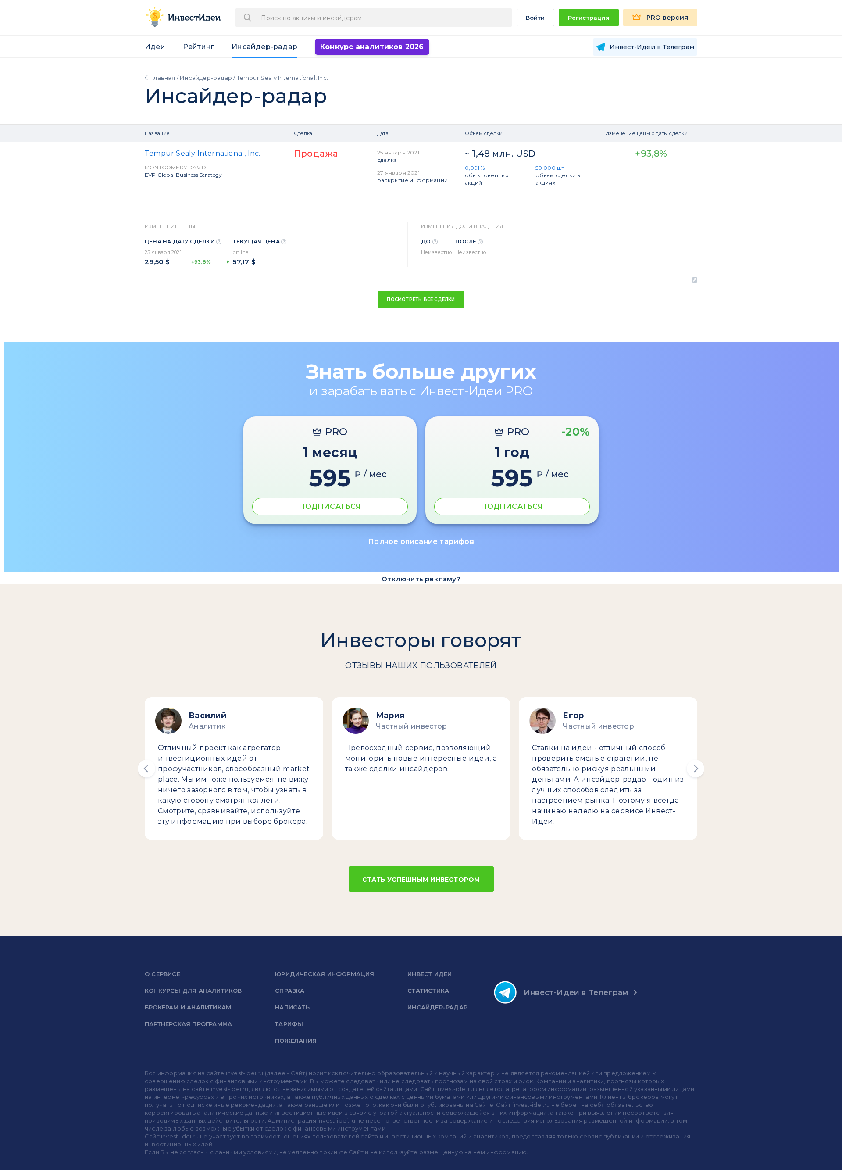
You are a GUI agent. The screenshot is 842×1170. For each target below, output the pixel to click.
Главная (163, 77)
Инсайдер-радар (264, 47)
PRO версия (667, 17)
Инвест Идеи (429, 973)
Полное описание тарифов (421, 541)
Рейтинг (198, 47)
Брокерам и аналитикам (188, 1007)
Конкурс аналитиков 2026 (372, 47)
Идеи (155, 47)
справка (289, 990)
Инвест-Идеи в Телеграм (576, 992)
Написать (292, 1007)
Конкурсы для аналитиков (193, 990)
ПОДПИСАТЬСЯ (330, 506)
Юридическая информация (324, 973)
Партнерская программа (188, 1023)
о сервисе (162, 973)
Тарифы (289, 1023)
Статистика (428, 990)
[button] (146, 768)
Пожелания (296, 1040)
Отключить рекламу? (421, 579)
